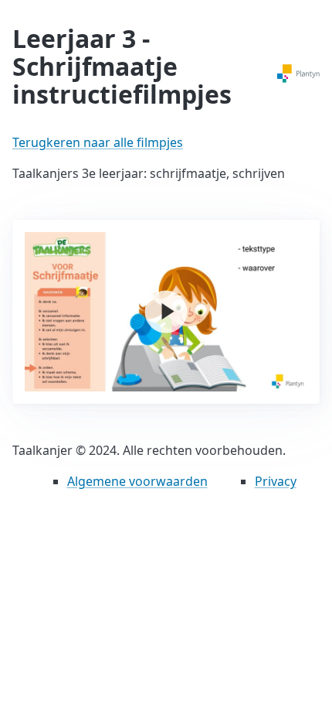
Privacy (275, 481)
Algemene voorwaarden (137, 481)
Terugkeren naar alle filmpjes (97, 142)
